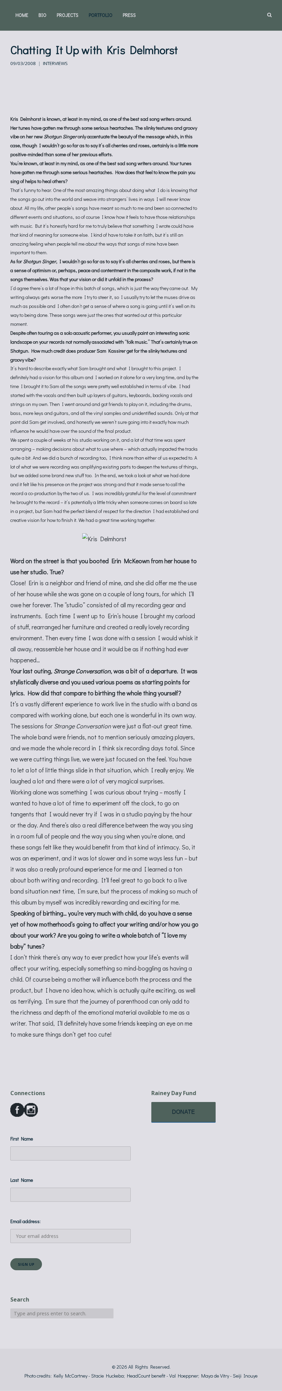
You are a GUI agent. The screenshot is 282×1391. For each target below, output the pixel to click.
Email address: (25, 1221)
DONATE (183, 1112)
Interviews (55, 63)
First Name (21, 1138)
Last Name (21, 1180)
